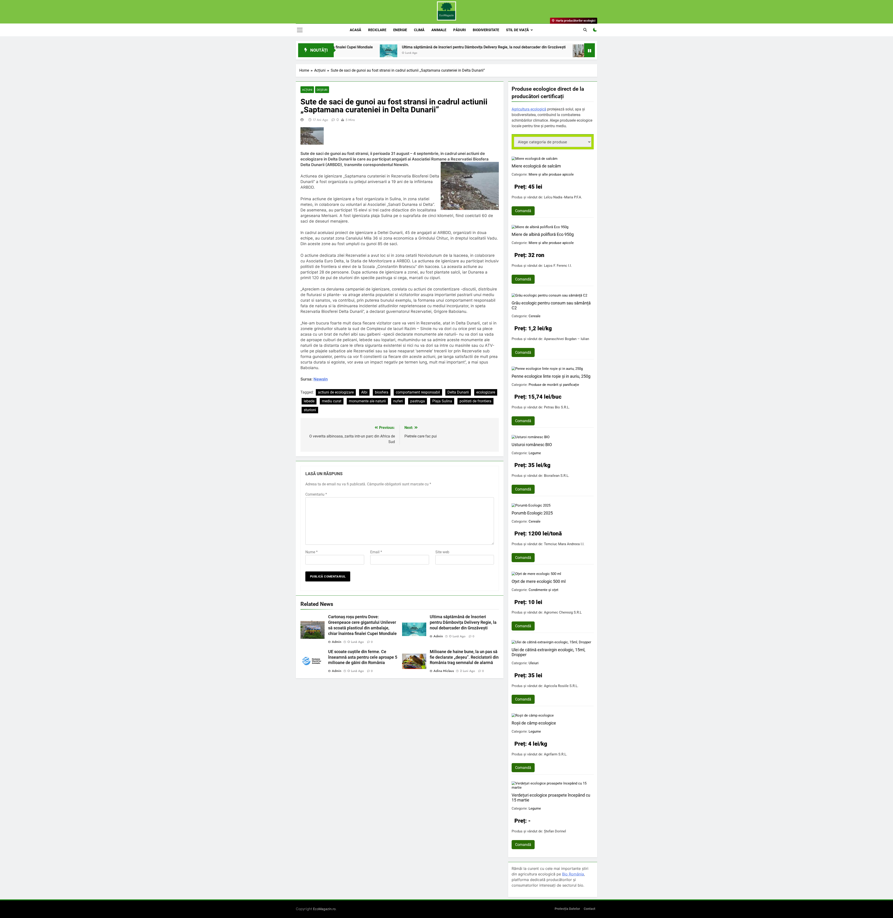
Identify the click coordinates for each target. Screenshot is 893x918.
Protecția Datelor (567, 909)
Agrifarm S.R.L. (555, 754)
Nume (311, 552)
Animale (438, 30)
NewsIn (320, 379)
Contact (589, 909)
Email (376, 552)
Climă (419, 30)
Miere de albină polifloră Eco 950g (543, 234)
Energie (400, 30)
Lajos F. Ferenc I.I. (558, 266)
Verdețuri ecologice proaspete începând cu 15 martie (551, 797)
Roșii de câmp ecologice (534, 723)
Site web (442, 552)
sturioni (310, 410)
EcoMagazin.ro (324, 909)
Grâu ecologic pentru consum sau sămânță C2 (551, 305)
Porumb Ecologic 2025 (532, 513)
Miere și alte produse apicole (551, 174)
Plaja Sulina (442, 401)
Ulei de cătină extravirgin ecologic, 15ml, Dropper (548, 652)
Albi (364, 392)
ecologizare (485, 392)
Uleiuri (534, 663)
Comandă (523, 211)
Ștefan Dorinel (555, 831)
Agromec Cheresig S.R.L (563, 612)
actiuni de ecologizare (336, 392)
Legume (535, 453)
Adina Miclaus (443, 670)
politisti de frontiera (475, 401)
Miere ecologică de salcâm (536, 166)
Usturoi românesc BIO (532, 444)
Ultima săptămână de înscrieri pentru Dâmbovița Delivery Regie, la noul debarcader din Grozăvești (429, 47)
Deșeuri (322, 90)
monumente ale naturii (367, 401)
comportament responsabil (418, 392)
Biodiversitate (486, 30)
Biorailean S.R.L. (556, 476)
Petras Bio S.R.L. (557, 407)
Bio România (573, 874)
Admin (336, 641)
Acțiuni (307, 90)
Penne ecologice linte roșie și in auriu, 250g (551, 376)
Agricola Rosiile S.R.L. (561, 686)
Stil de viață (517, 30)
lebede (309, 401)
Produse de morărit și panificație (554, 385)
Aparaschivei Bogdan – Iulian (566, 339)
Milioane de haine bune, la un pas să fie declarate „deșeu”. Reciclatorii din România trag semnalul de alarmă (464, 657)
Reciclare (377, 30)
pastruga (417, 401)
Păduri (459, 30)
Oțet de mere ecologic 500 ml (539, 581)
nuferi (398, 401)
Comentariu (316, 494)
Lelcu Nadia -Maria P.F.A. (563, 197)
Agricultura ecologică (529, 109)
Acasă (355, 30)
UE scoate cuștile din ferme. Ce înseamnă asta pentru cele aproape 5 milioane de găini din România (362, 657)
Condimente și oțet (543, 590)
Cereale (534, 316)
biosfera (381, 392)
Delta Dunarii (458, 392)
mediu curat (331, 401)
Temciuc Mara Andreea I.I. (564, 544)
